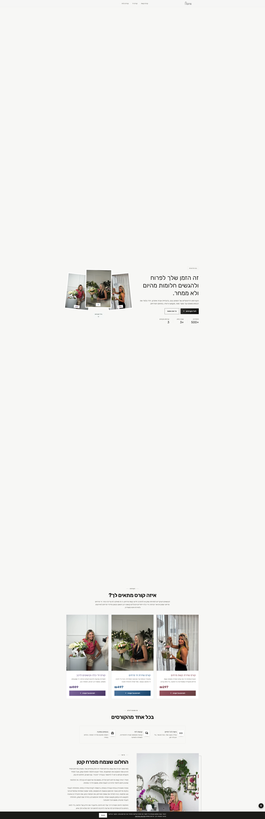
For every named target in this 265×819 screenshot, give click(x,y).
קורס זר (134, 3)
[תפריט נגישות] (261, 805)
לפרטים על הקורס (177, 693)
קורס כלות (125, 3)
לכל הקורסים (189, 311)
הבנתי (103, 815)
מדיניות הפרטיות (140, 816)
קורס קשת (144, 3)
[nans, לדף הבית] (188, 3)
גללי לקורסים (98, 315)
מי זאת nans (171, 311)
